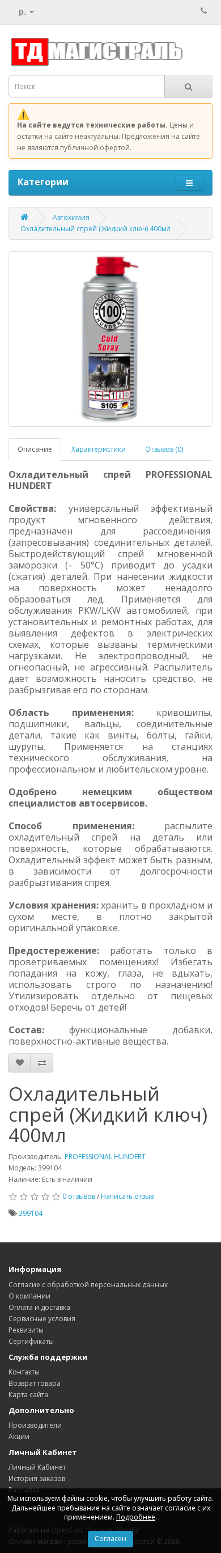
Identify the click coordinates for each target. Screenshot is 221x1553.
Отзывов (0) (164, 449)
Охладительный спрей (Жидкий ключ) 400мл (95, 229)
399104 (30, 1213)
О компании (29, 1296)
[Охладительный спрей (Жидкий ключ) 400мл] (110, 339)
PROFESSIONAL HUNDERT (105, 1156)
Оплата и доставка (39, 1307)
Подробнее (135, 1517)
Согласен (110, 1538)
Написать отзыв (127, 1196)
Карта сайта (28, 1394)
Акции (18, 1436)
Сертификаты (31, 1341)
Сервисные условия (41, 1318)
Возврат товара (34, 1383)
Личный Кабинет (37, 1467)
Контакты (24, 1372)
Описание (35, 449)
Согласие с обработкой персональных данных (88, 1284)
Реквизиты (26, 1330)
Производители (35, 1425)
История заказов (36, 1478)
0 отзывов (78, 1196)
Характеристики (98, 449)
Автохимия (71, 217)
